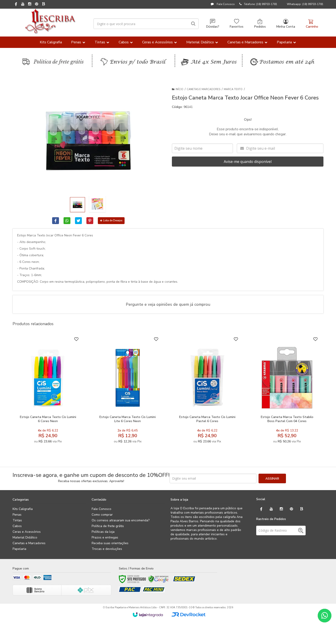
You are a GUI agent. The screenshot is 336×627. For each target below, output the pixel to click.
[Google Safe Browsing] (158, 579)
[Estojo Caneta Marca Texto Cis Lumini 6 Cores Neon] (48, 391)
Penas (17, 514)
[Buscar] (193, 23)
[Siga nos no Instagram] (29, 4)
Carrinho (312, 26)
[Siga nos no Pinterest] (36, 4)
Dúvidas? (212, 26)
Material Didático (25, 537)
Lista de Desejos (112, 220)
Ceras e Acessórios (27, 532)
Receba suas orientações (110, 543)
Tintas (17, 520)
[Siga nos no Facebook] (16, 4)
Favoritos (236, 26)
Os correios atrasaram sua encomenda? (120, 520)
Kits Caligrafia (23, 509)
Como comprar (102, 514)
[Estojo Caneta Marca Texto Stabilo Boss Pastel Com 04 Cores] (287, 391)
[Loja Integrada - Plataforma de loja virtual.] (147, 614)
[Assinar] (272, 478)
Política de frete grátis (108, 526)
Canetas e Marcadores (203, 89)
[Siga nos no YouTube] (271, 509)
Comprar (59, 407)
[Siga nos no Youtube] (22, 4)
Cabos (17, 526)
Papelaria (19, 549)
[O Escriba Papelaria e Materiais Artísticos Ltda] (50, 21)
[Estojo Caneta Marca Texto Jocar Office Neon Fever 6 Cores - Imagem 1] (77, 204)
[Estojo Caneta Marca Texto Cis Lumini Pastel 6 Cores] (207, 391)
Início (179, 89)
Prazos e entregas (105, 537)
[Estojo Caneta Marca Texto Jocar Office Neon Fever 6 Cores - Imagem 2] (97, 204)
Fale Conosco (225, 4)
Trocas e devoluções (107, 549)
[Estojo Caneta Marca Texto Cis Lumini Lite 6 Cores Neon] (127, 391)
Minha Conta (285, 26)
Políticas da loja (103, 532)
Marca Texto (233, 89)
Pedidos (260, 26)
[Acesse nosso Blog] (43, 4)
